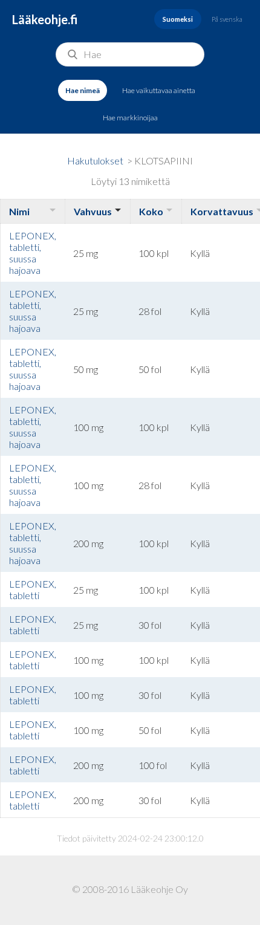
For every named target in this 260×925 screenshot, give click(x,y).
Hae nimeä (82, 90)
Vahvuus (93, 211)
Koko (151, 211)
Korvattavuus (221, 211)
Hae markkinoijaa (130, 117)
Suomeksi (178, 19)
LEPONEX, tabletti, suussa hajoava (32, 253)
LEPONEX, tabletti (32, 589)
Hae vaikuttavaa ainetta (158, 90)
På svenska (227, 19)
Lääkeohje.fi (45, 19)
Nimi (19, 211)
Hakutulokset (95, 160)
